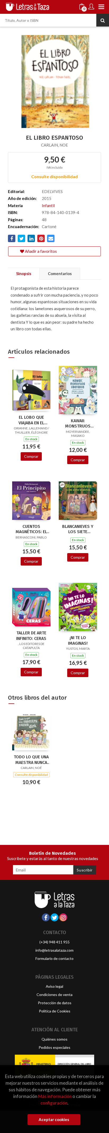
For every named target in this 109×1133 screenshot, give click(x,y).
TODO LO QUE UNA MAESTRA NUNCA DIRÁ (31, 759)
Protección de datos (54, 1003)
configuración (53, 1103)
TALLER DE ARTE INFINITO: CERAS (31, 635)
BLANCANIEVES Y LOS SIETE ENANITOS (77, 529)
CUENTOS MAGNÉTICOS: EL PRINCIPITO (31, 529)
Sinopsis (23, 273)
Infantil (48, 205)
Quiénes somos (54, 1039)
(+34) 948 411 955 (54, 942)
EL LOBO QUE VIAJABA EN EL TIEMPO (31, 420)
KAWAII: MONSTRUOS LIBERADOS (77, 423)
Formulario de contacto (54, 958)
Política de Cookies (54, 1011)
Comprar (31, 456)
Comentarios (60, 273)
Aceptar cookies (54, 1119)
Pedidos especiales (54, 1047)
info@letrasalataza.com (54, 950)
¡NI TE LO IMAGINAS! (78, 640)
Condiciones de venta (54, 994)
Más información (55, 1096)
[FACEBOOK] (46, 917)
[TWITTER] (54, 917)
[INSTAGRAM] (63, 917)
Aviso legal (54, 986)
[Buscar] (102, 20)
